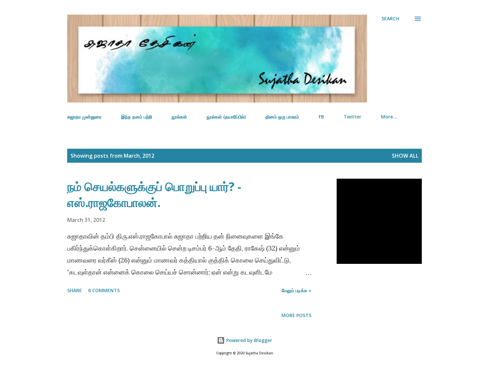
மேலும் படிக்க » (296, 290)
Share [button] (74, 290)
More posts (296, 315)
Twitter (352, 116)
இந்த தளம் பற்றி (136, 116)
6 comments (104, 290)
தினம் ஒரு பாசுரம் (282, 116)
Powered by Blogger (248, 340)
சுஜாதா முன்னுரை (84, 116)
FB (321, 116)
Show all (405, 155)
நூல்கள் (179, 116)
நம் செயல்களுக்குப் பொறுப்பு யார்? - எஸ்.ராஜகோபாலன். (154, 194)
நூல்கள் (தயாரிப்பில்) (226, 116)
